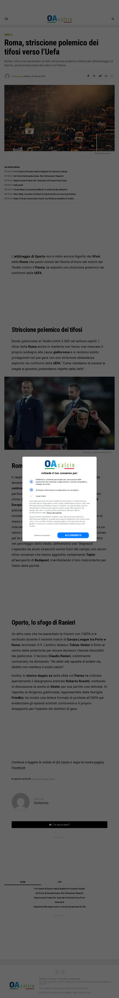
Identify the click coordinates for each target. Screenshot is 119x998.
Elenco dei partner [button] (54, 512)
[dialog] (59, 499)
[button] (59, 496)
